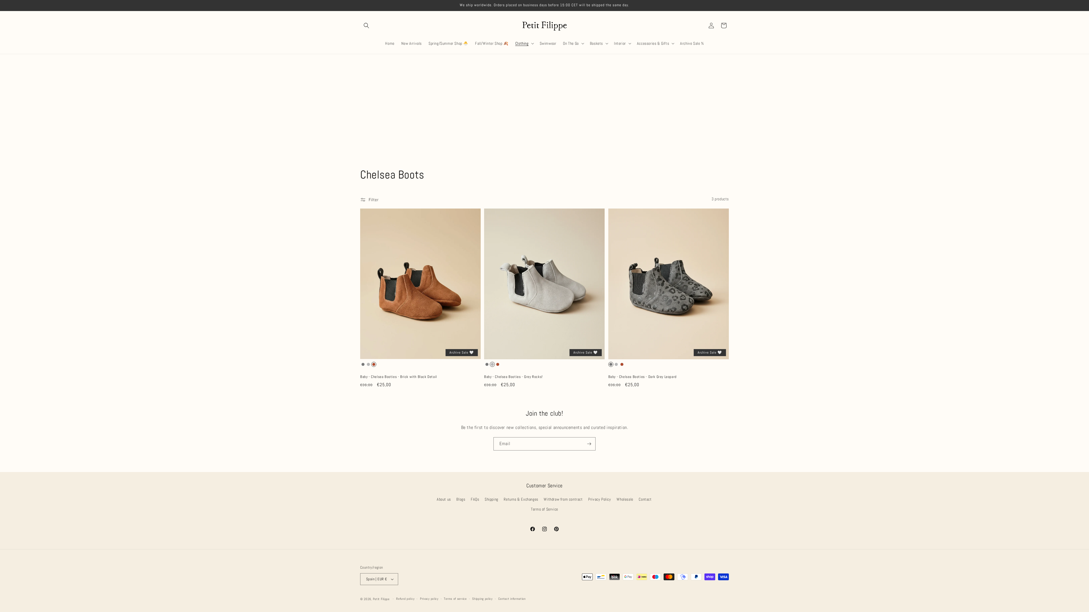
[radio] (363, 364)
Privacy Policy (599, 499)
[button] (366, 25)
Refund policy (405, 599)
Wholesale (625, 499)
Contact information (512, 599)
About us (444, 499)
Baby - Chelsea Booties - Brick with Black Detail (398, 377)
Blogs (460, 499)
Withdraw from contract (563, 499)
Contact (645, 499)
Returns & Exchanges (521, 499)
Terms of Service (544, 509)
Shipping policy (482, 599)
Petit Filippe (381, 599)
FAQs (475, 499)
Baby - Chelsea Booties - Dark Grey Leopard (642, 377)
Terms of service (455, 599)
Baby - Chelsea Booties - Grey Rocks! (513, 377)
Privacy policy (429, 599)
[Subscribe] (589, 443)
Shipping (491, 499)
